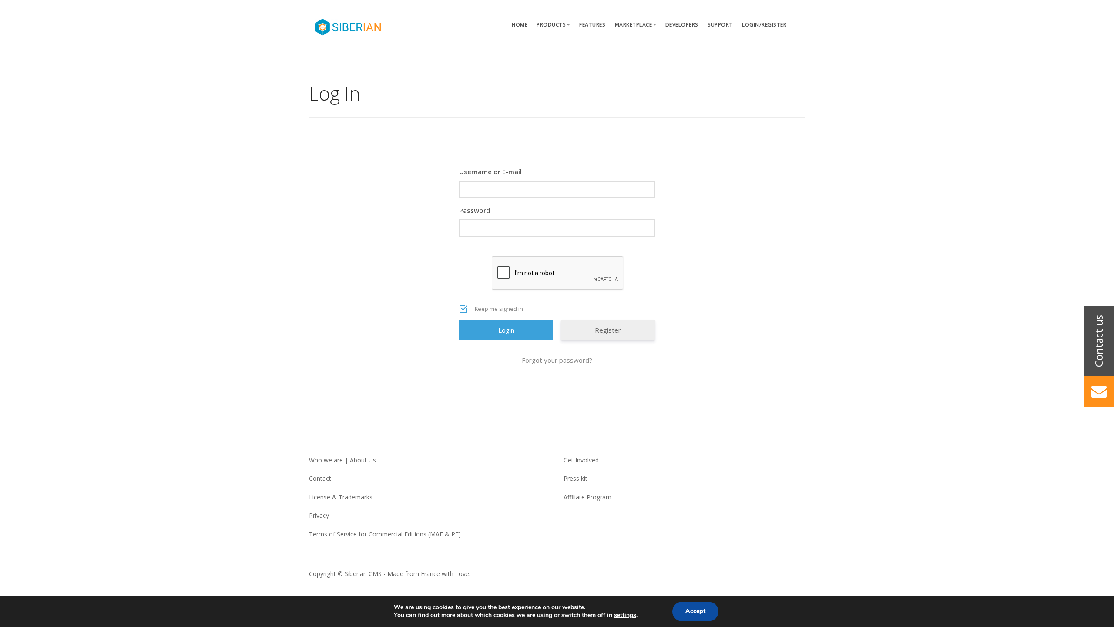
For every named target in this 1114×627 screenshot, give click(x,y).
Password (474, 210)
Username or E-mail (490, 171)
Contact (320, 478)
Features (592, 24)
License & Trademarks (340, 497)
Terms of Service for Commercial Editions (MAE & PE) (385, 534)
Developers (681, 24)
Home (519, 24)
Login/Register (764, 24)
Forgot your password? (557, 360)
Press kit (575, 478)
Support (720, 24)
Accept (695, 611)
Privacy (319, 515)
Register (608, 330)
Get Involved (581, 460)
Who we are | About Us (342, 460)
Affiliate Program (587, 497)
